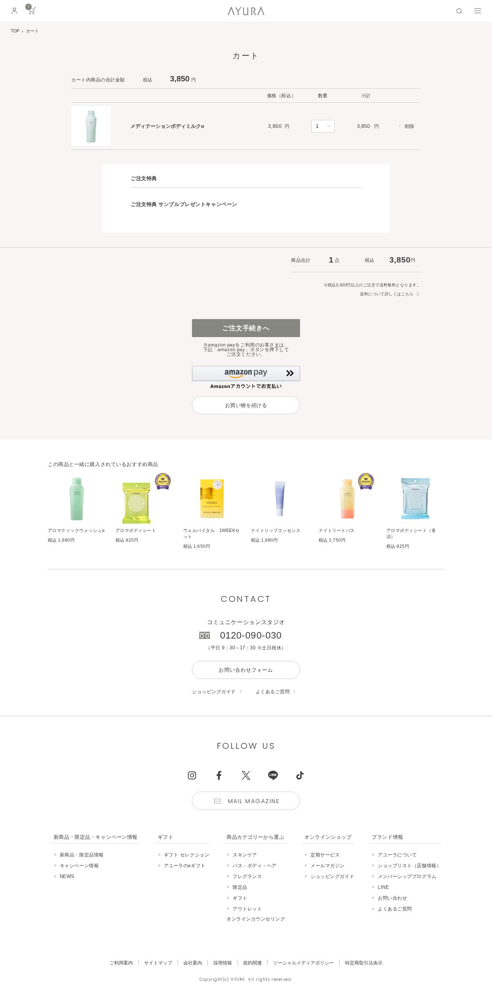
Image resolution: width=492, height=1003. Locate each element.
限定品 (240, 887)
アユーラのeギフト (185, 865)
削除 (409, 126)
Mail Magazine (254, 801)
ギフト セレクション (186, 854)
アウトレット (247, 908)
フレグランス (247, 876)
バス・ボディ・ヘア (255, 865)
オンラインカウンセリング (256, 919)
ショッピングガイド (214, 691)
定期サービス (325, 854)
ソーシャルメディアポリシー (303, 963)
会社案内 (192, 963)
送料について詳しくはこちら (386, 294)
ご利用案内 (121, 963)
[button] (246, 377)
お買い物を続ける (246, 405)
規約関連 (252, 963)
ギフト (240, 898)
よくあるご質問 (273, 691)
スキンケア (245, 854)
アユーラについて (397, 854)
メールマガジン (327, 865)
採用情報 (222, 963)
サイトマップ (158, 963)
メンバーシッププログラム (407, 876)
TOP (15, 31)
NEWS (67, 876)
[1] (32, 13)
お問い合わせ (392, 898)
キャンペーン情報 (79, 865)
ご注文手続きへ (245, 328)
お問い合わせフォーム (246, 670)
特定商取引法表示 (364, 963)
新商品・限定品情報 (82, 854)
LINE (383, 887)
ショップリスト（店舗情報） (409, 865)
